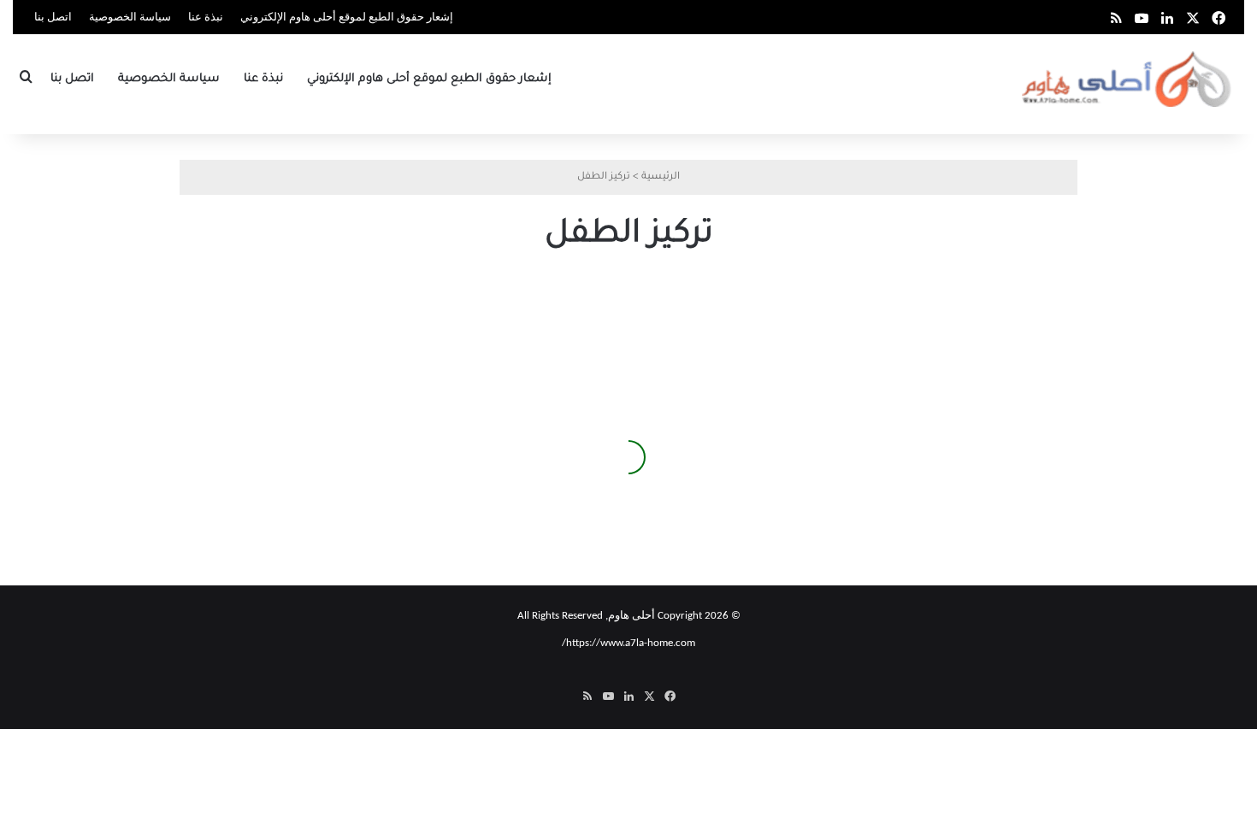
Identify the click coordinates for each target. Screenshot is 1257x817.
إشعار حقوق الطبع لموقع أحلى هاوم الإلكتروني (346, 17)
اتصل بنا (53, 17)
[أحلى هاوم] (1128, 79)
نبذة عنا (205, 17)
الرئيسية (660, 177)
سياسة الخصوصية (130, 17)
